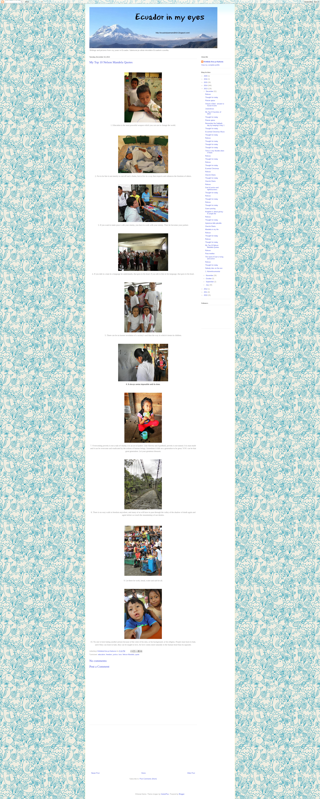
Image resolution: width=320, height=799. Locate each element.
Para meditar (209, 253)
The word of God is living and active (214, 258)
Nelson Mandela (128, 654)
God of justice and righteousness (211, 188)
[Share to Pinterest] (141, 651)
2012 (206, 289)
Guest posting (210, 208)
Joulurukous (209, 109)
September (210, 282)
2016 (206, 79)
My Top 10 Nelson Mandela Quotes (212, 246)
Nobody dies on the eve (213, 268)
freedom (109, 654)
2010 (206, 295)
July (207, 285)
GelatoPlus (165, 794)
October (209, 279)
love (120, 654)
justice (115, 654)
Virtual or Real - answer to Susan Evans (214, 105)
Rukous (208, 94)
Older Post (191, 773)
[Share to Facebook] (139, 651)
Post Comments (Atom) (148, 779)
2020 (206, 76)
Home (143, 773)
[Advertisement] (143, 747)
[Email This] (131, 651)
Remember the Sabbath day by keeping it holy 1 (214, 124)
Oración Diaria (210, 175)
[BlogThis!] (134, 651)
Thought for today (211, 97)
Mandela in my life (211, 229)
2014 (206, 85)
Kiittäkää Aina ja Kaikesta (213, 62)
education (101, 654)
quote (137, 654)
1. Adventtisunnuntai (212, 271)
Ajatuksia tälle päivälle (213, 223)
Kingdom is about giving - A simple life (214, 213)
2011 (206, 292)
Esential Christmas (212, 168)
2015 (206, 82)
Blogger (181, 794)
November (210, 275)
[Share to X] (136, 651)
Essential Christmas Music (215, 132)
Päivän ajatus (210, 100)
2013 (206, 89)
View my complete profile (210, 65)
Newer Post (95, 773)
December (210, 91)
